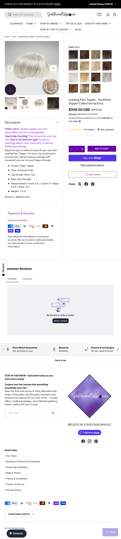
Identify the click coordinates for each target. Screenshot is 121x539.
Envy (14, 37)
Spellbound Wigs (18, 528)
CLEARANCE (16, 23)
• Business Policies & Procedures (22, 461)
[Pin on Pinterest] (92, 184)
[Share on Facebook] (86, 184)
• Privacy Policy (13, 490)
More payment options (92, 165)
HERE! (57, 4)
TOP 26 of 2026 (73, 23)
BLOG (78, 29)
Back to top (60, 360)
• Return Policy (13, 472)
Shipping (73, 114)
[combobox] (23, 15)
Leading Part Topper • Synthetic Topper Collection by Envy (35, 37)
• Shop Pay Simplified (16, 467)
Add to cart (102, 148)
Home (7, 37)
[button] (114, 14)
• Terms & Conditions (16, 478)
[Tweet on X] (79, 184)
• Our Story (11, 455)
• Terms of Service (14, 484)
